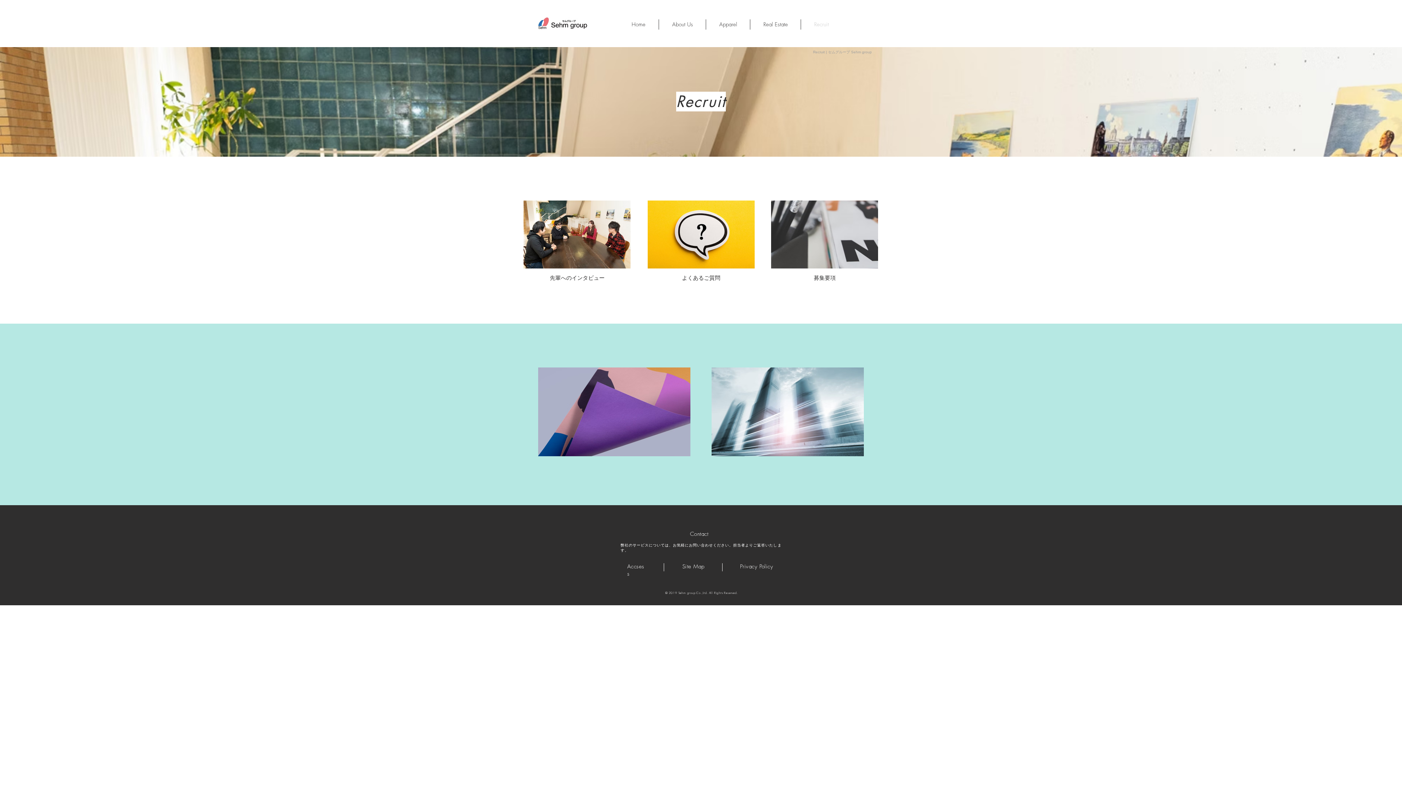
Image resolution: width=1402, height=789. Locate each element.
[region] (577, 234)
